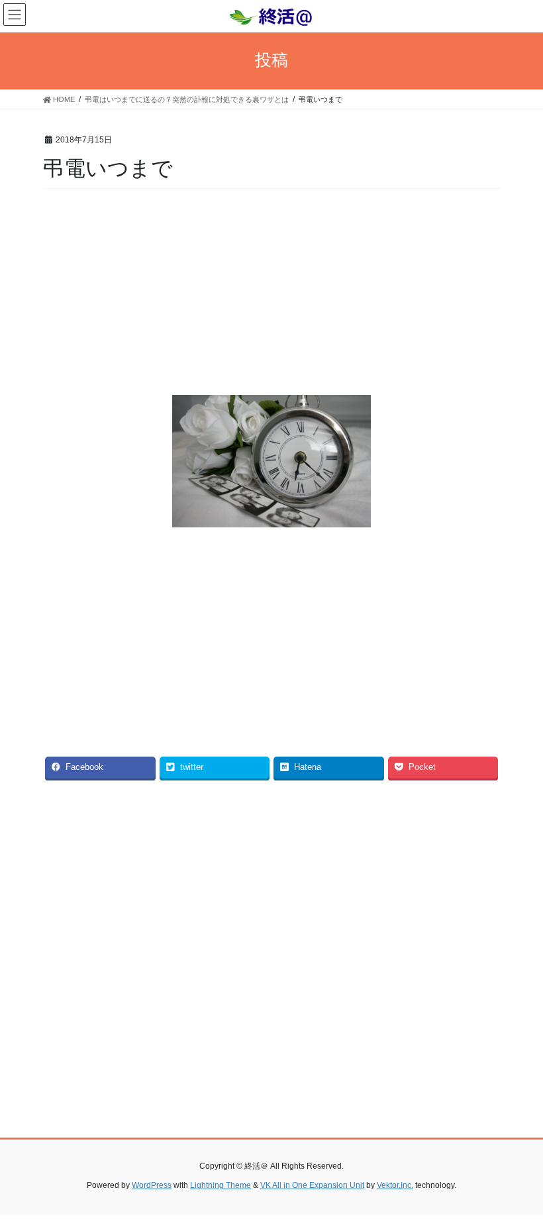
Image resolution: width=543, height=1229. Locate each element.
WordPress (152, 1185)
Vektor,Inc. (395, 1185)
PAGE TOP (518, 1180)
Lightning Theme (220, 1185)
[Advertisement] (271, 295)
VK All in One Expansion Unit (312, 1185)
